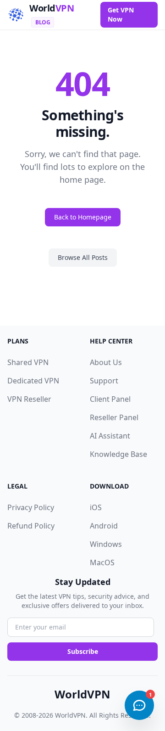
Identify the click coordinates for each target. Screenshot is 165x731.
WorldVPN (82, 694)
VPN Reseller (29, 399)
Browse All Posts (83, 257)
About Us (106, 362)
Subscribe (82, 651)
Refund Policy (31, 526)
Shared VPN (28, 362)
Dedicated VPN (33, 381)
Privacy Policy (30, 507)
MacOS (102, 562)
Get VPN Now (121, 14)
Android (104, 526)
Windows (106, 544)
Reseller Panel (114, 417)
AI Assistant (110, 436)
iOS (96, 507)
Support (104, 381)
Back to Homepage (82, 217)
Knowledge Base (118, 454)
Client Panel (110, 399)
